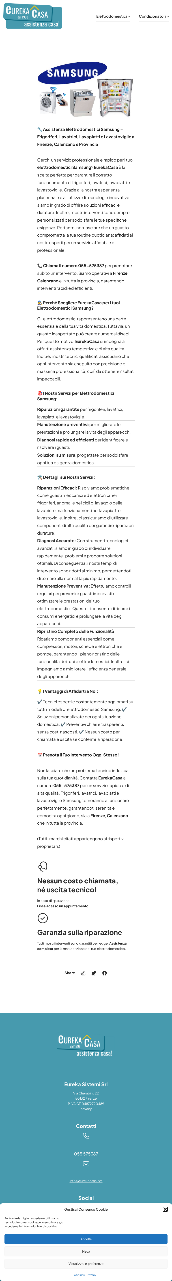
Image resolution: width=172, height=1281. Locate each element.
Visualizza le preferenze (86, 1264)
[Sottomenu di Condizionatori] (168, 16)
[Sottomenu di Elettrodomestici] (129, 16)
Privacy (91, 1275)
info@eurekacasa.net (86, 1181)
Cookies (79, 1275)
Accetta (86, 1239)
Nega (86, 1251)
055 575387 (86, 1153)
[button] (165, 1209)
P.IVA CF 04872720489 (86, 1104)
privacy (86, 1109)
